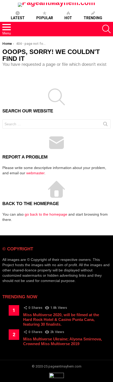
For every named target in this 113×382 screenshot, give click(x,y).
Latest (18, 18)
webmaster (35, 173)
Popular (44, 18)
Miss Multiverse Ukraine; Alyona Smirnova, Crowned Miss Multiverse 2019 (62, 341)
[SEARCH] (106, 29)
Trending (93, 18)
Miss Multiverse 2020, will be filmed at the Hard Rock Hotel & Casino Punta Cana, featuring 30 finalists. (61, 319)
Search (105, 125)
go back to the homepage (46, 214)
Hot (68, 18)
